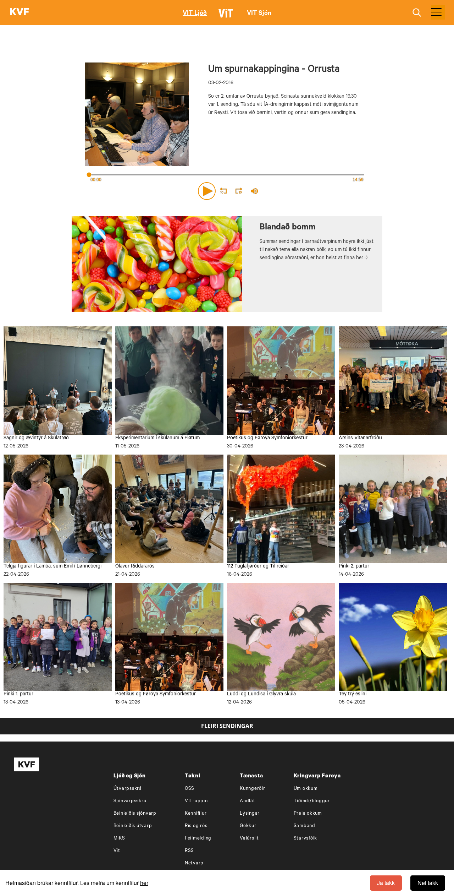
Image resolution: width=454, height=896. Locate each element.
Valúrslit (249, 838)
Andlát (247, 801)
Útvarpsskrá (128, 789)
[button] (207, 191)
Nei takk (427, 883)
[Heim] (19, 12)
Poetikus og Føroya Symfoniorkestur (267, 438)
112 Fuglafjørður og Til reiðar (258, 567)
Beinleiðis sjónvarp (135, 813)
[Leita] (417, 12)
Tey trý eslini (352, 694)
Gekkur (248, 826)
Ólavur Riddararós (135, 567)
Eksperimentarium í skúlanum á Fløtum (157, 438)
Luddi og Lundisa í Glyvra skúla (261, 694)
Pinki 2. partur (354, 567)
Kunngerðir (252, 789)
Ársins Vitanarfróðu (360, 438)
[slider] (287, 191)
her (144, 883)
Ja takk (386, 883)
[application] (227, 189)
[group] (254, 191)
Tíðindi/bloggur (312, 801)
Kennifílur (196, 813)
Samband (304, 826)
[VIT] (227, 16)
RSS (189, 851)
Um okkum (306, 789)
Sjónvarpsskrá (130, 801)
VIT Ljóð (195, 13)
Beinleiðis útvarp (133, 826)
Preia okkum (308, 813)
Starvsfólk (305, 838)
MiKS (119, 838)
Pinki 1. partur (18, 694)
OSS (189, 789)
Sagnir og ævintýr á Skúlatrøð (36, 438)
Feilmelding (198, 838)
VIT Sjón (259, 13)
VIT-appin (196, 801)
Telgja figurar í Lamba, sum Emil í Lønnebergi (52, 567)
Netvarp (194, 863)
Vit (117, 851)
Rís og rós (196, 826)
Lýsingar (250, 813)
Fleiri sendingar (227, 726)
